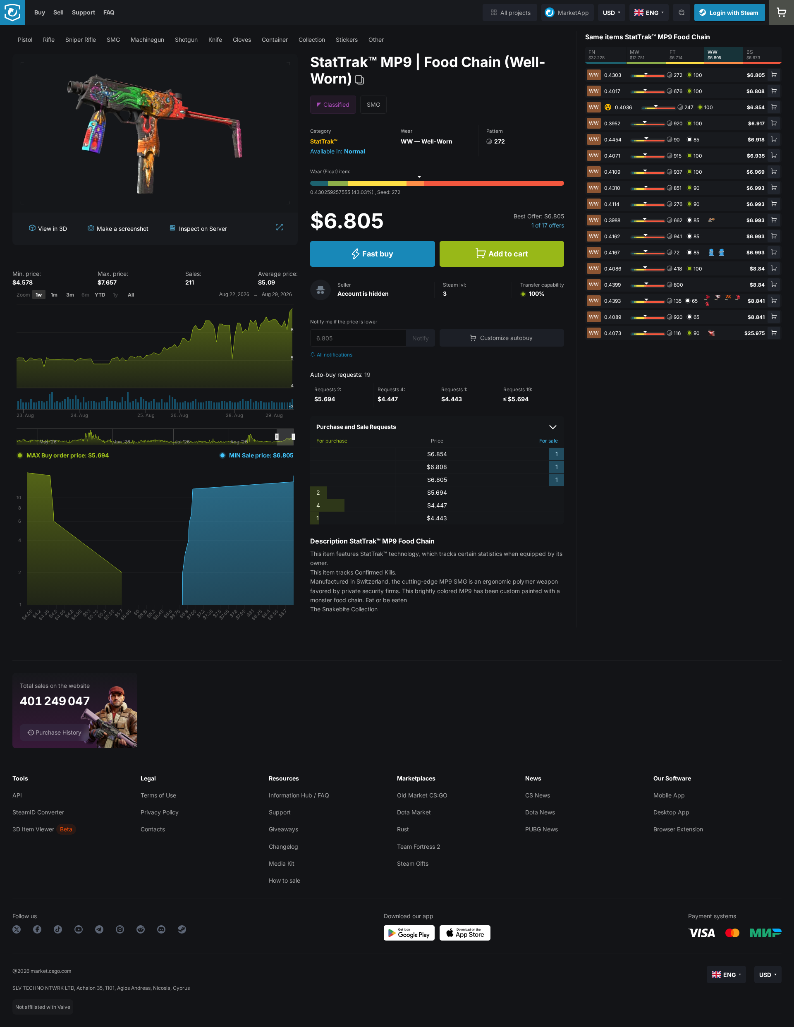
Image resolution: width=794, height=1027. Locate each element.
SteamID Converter (38, 812)
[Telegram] (99, 930)
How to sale (284, 880)
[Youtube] (78, 930)
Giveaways (283, 829)
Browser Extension (678, 829)
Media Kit (281, 863)
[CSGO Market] (12, 12)
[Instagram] (120, 930)
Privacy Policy (160, 812)
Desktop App (671, 812)
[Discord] (161, 930)
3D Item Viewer (33, 829)
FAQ (109, 12)
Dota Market (414, 812)
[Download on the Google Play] (409, 933)
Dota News (540, 812)
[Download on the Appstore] (465, 933)
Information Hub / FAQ (299, 795)
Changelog (283, 846)
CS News (537, 795)
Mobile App (669, 795)
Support (83, 12)
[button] (25, 39)
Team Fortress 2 (418, 846)
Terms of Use (158, 795)
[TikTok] (58, 930)
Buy (39, 12)
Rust (403, 829)
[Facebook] (37, 930)
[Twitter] (16, 930)
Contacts (153, 829)
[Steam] (182, 930)
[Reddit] (140, 930)
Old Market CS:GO (422, 795)
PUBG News (541, 829)
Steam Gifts (412, 863)
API (17, 795)
